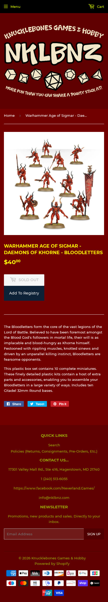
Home (9, 115)
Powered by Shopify (52, 563)
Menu (15, 6)
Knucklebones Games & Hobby (58, 558)
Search (54, 445)
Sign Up (94, 534)
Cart (100, 6)
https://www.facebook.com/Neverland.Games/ (54, 488)
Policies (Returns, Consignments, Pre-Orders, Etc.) (54, 451)
